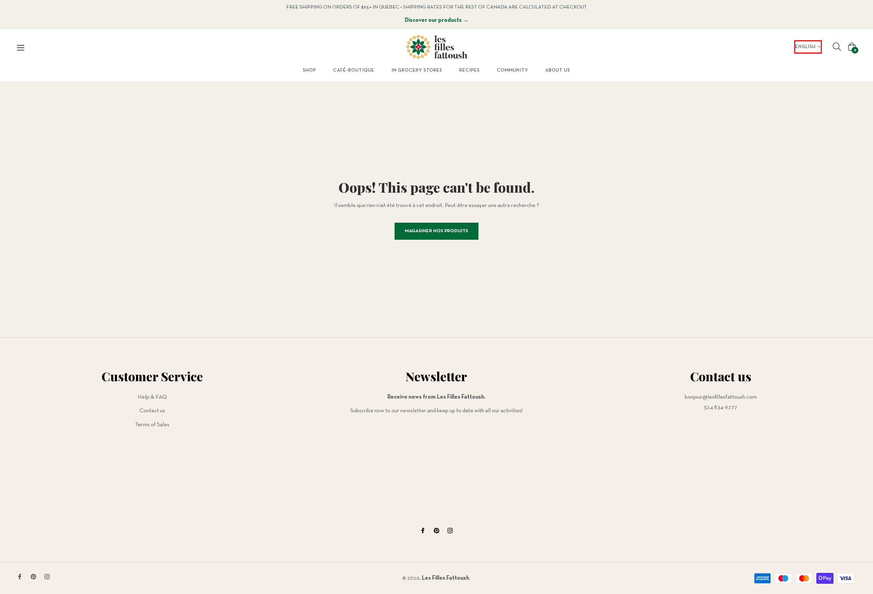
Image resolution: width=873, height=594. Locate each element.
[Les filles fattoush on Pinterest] (436, 530)
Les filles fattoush (445, 578)
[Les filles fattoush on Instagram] (450, 530)
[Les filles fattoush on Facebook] (423, 530)
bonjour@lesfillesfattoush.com (721, 397)
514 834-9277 (720, 407)
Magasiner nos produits (436, 231)
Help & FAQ (152, 397)
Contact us (152, 410)
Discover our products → (437, 20)
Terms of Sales (152, 424)
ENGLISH (805, 47)
